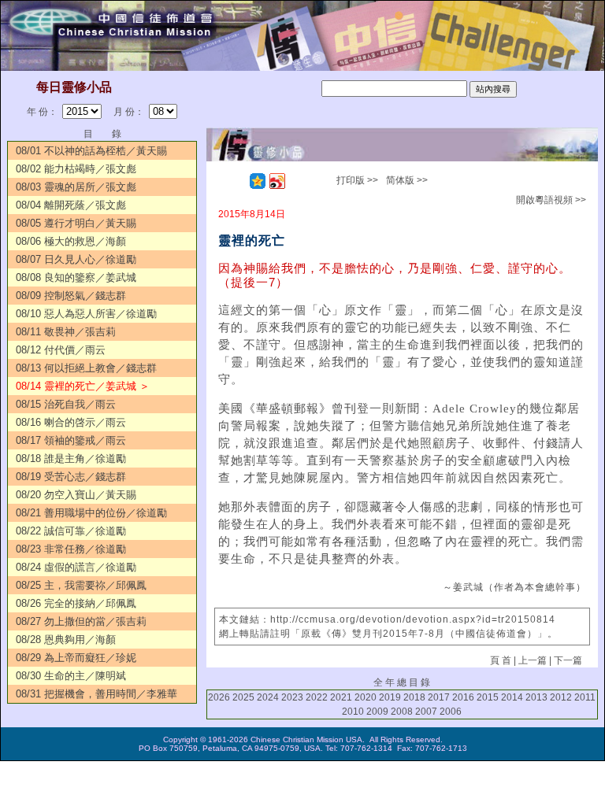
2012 (561, 697)
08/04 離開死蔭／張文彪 (71, 205)
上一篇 (532, 660)
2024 (268, 697)
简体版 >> (407, 180)
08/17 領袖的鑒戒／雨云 (71, 440)
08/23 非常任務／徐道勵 (71, 549)
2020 (365, 697)
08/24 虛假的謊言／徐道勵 (76, 567)
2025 (243, 697)
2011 (585, 697)
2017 (439, 697)
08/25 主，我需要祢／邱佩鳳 (81, 585)
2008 (402, 711)
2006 (451, 711)
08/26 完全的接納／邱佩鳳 (76, 603)
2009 (377, 711)
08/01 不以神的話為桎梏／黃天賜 (91, 151)
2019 (390, 697)
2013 (536, 697)
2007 (426, 711)
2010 (353, 711)
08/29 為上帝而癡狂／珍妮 (76, 658)
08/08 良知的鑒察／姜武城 (76, 277)
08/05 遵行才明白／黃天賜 (76, 223)
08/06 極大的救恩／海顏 (71, 241)
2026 (219, 697)
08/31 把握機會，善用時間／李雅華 (96, 694)
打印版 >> (357, 180)
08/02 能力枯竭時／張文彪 (76, 169)
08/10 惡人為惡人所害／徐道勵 (86, 314)
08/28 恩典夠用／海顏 (66, 639)
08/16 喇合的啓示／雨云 (71, 422)
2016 (463, 697)
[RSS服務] (238, 181)
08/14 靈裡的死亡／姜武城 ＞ (83, 386)
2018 (414, 697)
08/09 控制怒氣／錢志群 (71, 295)
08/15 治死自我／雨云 (66, 404)
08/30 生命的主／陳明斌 (71, 676)
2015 (488, 697)
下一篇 (568, 660)
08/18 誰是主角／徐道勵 (71, 458)
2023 (292, 697)
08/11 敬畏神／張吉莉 (66, 332)
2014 (512, 697)
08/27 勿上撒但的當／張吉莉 (81, 621)
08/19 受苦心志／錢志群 (71, 476)
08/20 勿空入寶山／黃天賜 (76, 495)
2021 (341, 697)
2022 (317, 697)
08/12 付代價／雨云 (61, 350)
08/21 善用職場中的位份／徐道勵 (91, 513)
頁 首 (500, 660)
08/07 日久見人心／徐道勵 (76, 259)
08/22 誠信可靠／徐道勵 (71, 531)
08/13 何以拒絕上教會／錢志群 (86, 368)
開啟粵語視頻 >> (551, 199)
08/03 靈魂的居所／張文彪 (76, 187)
